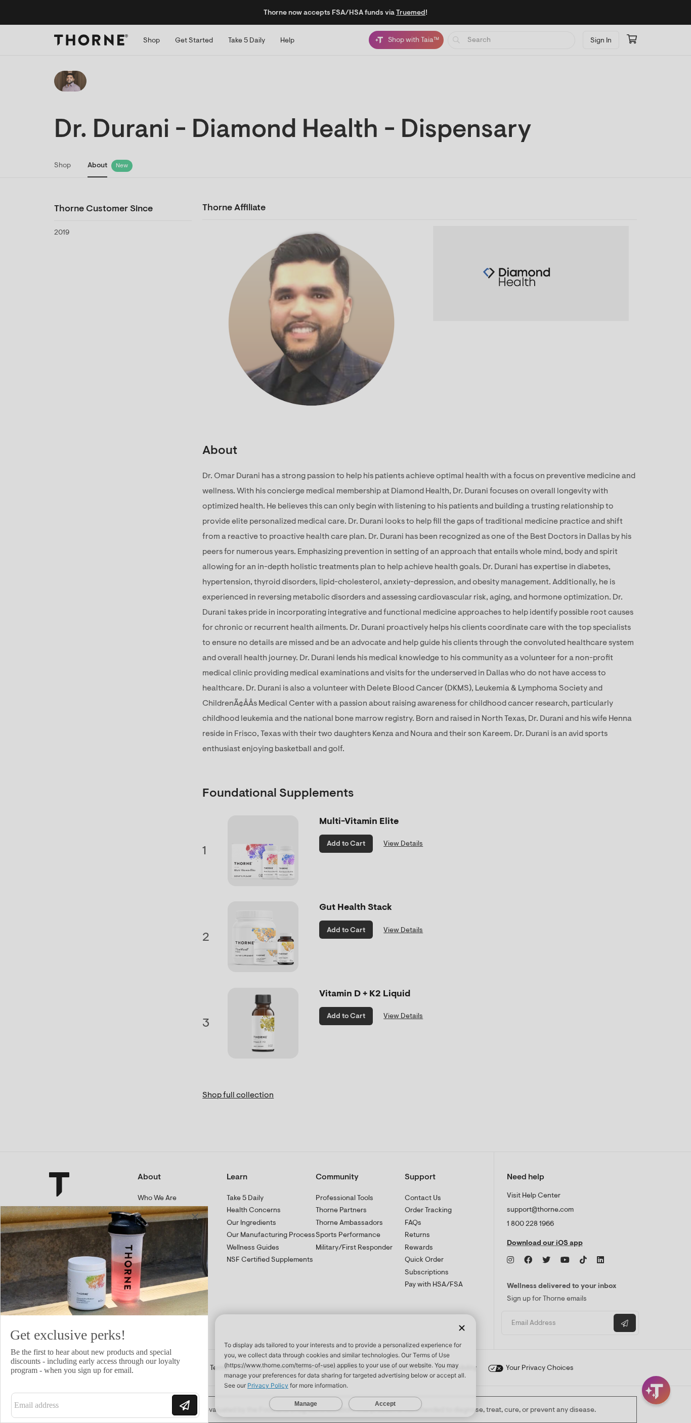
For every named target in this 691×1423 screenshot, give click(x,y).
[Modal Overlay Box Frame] (104, 1314)
